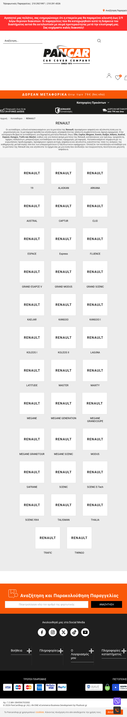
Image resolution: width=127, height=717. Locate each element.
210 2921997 (38, 3)
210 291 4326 (53, 3)
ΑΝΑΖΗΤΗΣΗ (106, 604)
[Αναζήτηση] (99, 40)
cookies (40, 712)
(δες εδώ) (98, 94)
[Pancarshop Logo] (66, 54)
